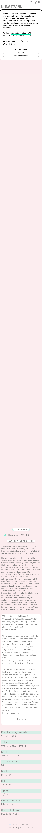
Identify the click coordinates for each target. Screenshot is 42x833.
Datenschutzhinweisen (21, 36)
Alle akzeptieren (21, 56)
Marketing (10, 44)
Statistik (24, 41)
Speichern (21, 53)
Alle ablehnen (21, 50)
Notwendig (10, 41)
